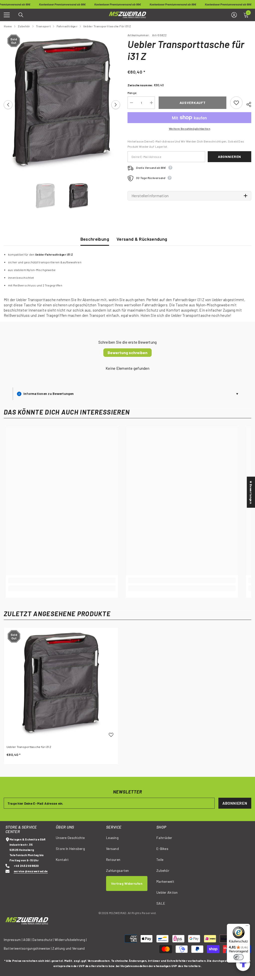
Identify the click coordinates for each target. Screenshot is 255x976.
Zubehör (24, 26)
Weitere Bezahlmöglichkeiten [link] (189, 128)
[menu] (7, 15)
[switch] (239, 957)
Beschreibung (94, 239)
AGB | (27, 939)
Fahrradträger (67, 26)
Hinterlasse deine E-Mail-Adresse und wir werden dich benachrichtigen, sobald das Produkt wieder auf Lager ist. (186, 143)
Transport (43, 26)
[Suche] (21, 15)
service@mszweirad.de (31, 871)
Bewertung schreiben (127, 352)
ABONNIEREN (234, 803)
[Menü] (247, 927)
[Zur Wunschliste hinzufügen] (236, 102)
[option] (62, 104)
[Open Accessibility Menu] (243, 964)
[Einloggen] (234, 15)
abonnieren (229, 156)
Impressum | (13, 939)
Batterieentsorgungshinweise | (28, 948)
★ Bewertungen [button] (251, 492)
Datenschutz (42, 939)
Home (8, 26)
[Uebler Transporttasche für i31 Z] (61, 685)
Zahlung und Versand (68, 948)
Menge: (132, 92)
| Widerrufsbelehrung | (70, 939)
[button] (8, 104)
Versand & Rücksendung (142, 239)
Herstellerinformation (150, 196)
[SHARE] (247, 103)
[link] (62, 580)
